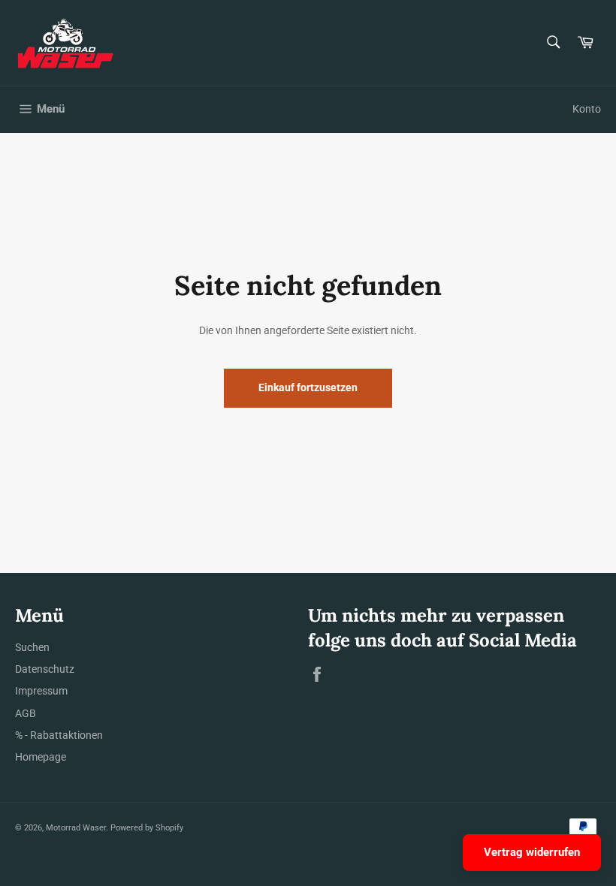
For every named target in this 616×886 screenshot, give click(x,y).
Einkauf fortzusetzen (308, 387)
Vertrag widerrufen (532, 852)
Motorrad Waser (76, 828)
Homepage (40, 757)
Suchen (32, 647)
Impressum (41, 691)
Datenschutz (44, 669)
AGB (25, 713)
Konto (586, 109)
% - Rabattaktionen (59, 735)
